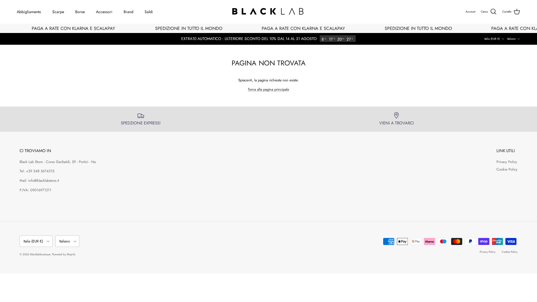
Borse (80, 12)
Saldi (149, 12)
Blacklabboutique (40, 254)
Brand (128, 12)
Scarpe (58, 12)
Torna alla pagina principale (268, 89)
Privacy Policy (506, 161)
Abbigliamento (29, 12)
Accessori (104, 12)
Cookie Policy (506, 169)
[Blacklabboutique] (269, 12)
